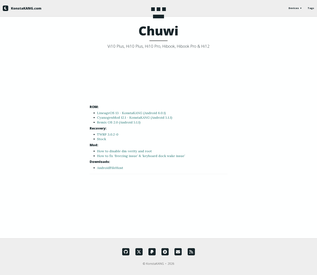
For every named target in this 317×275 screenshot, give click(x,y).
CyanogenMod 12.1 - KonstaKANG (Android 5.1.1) (134, 117)
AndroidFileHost (110, 168)
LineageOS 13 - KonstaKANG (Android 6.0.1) (131, 113)
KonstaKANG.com (26, 8)
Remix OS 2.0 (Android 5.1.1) (118, 122)
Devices (294, 8)
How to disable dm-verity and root (124, 151)
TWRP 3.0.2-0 (107, 134)
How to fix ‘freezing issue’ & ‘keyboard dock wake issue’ (141, 156)
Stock (101, 139)
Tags (311, 8)
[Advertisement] (158, 77)
